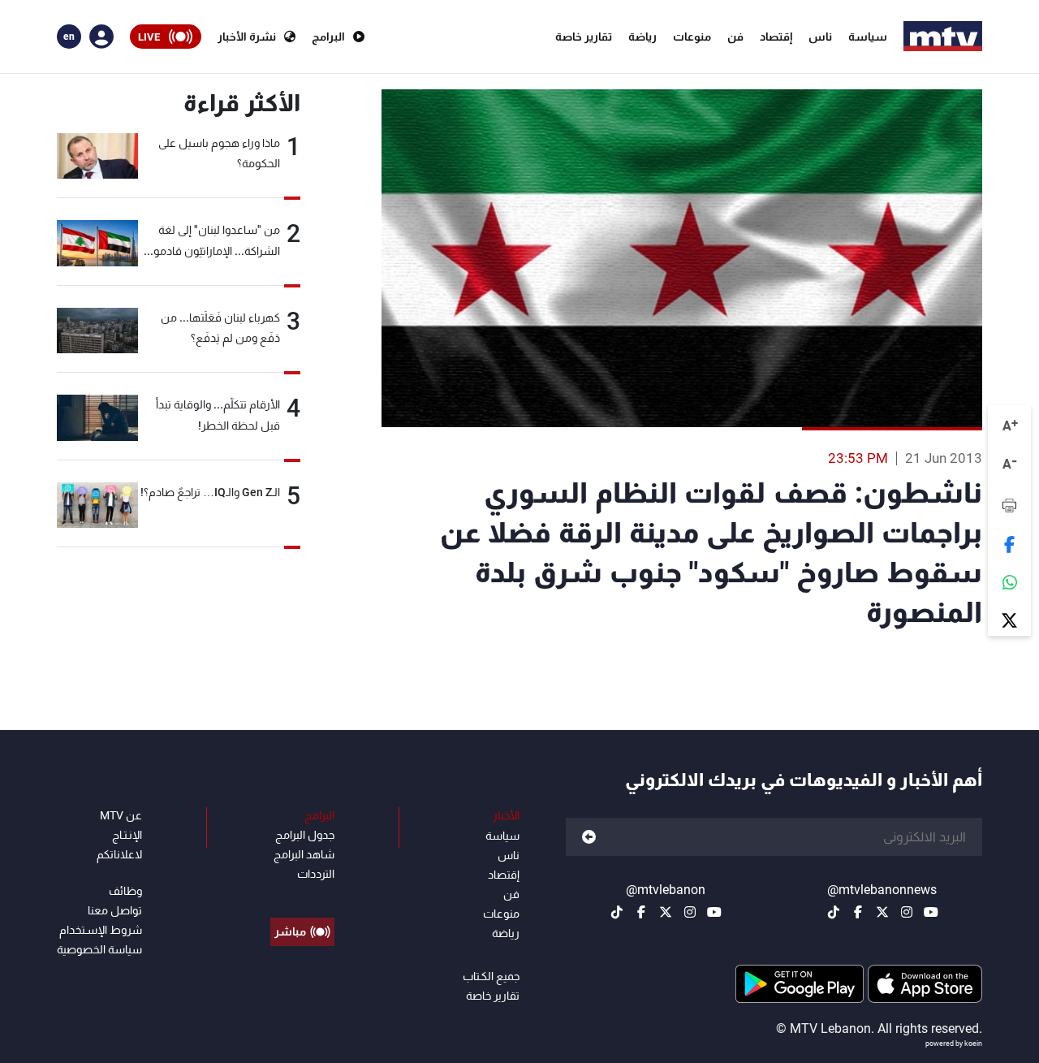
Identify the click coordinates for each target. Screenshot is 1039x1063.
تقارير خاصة (583, 36)
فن (735, 36)
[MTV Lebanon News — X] (882, 912)
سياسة (867, 36)
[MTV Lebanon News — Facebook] (858, 912)
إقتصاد (776, 36)
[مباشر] (302, 895)
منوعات (692, 36)
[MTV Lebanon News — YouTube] (931, 912)
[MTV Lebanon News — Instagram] (907, 912)
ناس (820, 36)
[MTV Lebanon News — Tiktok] (833, 912)
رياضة (642, 36)
